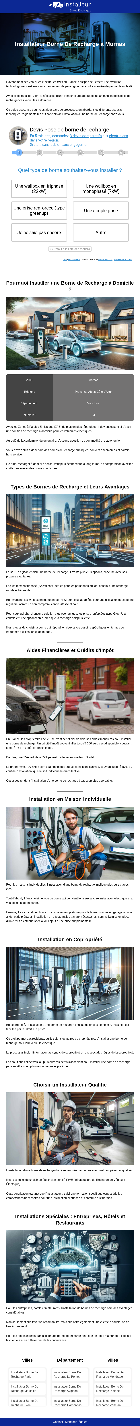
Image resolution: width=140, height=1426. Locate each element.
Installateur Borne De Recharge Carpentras (67, 1403)
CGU (65, 260)
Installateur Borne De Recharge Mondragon (110, 1374)
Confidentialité (74, 260)
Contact (58, 1421)
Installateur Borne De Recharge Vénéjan (110, 1403)
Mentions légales (76, 1421)
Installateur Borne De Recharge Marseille (24, 1388)
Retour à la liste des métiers (71, 249)
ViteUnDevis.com (105, 260)
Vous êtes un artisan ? (123, 260)
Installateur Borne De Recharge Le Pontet (67, 1374)
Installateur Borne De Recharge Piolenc (110, 1388)
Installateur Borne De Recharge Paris (24, 1374)
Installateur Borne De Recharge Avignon (67, 1388)
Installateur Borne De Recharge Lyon (24, 1403)
